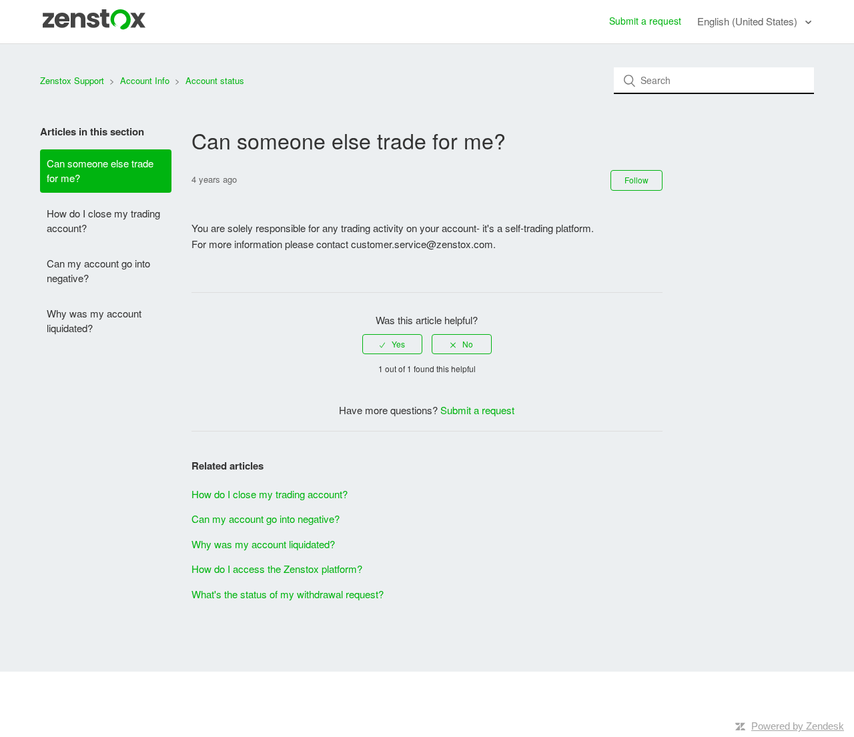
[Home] (94, 26)
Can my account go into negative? (98, 270)
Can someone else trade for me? (100, 170)
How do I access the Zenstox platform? (276, 569)
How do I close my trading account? (103, 220)
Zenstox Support (72, 80)
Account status (214, 80)
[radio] (392, 344)
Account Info (144, 80)
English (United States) (748, 21)
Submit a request (645, 20)
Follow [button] (636, 179)
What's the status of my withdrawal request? (287, 594)
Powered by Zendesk (797, 726)
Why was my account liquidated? (94, 320)
